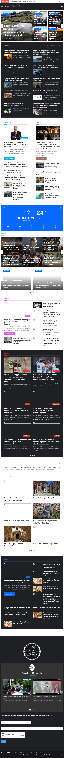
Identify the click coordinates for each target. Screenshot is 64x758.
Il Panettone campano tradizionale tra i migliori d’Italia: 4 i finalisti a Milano (16, 613)
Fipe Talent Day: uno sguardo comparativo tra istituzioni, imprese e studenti (21, 340)
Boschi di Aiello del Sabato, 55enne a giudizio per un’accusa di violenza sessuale (46, 441)
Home (31, 754)
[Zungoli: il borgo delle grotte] (46, 488)
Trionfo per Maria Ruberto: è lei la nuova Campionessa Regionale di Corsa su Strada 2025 (31, 245)
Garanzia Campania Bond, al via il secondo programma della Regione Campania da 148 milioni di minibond (15, 164)
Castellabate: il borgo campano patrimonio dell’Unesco (16, 499)
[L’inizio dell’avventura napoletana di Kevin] (32, 259)
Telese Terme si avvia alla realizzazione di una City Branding (52, 165)
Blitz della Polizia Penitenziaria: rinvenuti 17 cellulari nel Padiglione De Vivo (15, 33)
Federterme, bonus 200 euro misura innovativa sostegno (52, 188)
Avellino (5, 13)
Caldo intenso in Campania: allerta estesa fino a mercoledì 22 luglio (16, 52)
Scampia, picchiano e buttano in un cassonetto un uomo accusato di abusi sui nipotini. (17, 696)
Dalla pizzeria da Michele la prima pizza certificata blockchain (17, 582)
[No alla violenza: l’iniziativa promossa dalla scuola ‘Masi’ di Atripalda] (37, 305)
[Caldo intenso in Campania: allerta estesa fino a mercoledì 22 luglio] (8, 57)
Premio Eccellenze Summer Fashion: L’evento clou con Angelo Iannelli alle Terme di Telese (16, 284)
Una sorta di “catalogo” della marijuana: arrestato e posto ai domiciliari (16, 410)
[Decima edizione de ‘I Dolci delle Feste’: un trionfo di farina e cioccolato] (34, 564)
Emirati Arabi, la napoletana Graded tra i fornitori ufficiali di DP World (16, 144)
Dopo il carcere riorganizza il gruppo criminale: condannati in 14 (55, 18)
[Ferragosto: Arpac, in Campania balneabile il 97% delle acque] (40, 196)
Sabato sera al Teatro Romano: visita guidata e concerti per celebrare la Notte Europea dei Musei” (48, 145)
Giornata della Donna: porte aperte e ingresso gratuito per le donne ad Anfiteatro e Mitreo (46, 105)
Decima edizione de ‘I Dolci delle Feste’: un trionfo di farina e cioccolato (51, 566)
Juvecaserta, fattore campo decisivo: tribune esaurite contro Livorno (11, 246)
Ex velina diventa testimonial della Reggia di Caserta (51, 180)
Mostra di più (32, 550)
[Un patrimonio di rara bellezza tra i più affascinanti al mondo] (8, 85)
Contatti (60, 754)
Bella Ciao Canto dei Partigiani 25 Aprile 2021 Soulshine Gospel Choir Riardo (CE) (47, 696)
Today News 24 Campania (32, 673)
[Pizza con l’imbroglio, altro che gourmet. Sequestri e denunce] (37, 581)
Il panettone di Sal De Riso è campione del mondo (51, 587)
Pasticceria (37, 559)
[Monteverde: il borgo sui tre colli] (17, 511)
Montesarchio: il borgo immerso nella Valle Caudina (46, 522)
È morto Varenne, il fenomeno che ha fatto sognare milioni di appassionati (28, 1)
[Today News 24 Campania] (12, 6)
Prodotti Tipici (48, 559)
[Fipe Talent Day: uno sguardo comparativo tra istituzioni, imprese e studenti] (8, 340)
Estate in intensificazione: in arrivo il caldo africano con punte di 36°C (17, 66)
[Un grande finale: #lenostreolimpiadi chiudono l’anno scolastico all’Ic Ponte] (34, 329)
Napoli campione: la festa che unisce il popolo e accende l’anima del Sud (52, 261)
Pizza (42, 559)
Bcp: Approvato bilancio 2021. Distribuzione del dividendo (13, 171)
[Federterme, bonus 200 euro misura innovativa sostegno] (40, 188)
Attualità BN (6, 270)
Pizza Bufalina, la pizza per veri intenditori (21, 623)
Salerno (53, 298)
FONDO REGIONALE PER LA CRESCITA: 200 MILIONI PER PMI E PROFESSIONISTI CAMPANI (20, 196)
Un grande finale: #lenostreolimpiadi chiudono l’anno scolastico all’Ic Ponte (51, 331)
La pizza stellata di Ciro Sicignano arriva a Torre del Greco (46, 608)
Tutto (48, 45)
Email (3, 726)
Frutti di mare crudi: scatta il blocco (16, 91)
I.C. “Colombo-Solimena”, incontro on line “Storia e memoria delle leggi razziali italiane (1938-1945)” (51, 341)
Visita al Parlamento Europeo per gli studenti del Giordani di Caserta (17, 322)
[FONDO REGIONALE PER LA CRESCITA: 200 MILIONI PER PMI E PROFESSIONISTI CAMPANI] (8, 194)
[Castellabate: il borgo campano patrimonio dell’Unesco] (17, 488)
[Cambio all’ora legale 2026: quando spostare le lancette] (37, 97)
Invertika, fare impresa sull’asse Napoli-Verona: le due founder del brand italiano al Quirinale (14, 177)
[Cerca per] (62, 7)
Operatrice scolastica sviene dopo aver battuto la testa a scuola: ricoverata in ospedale (51, 322)
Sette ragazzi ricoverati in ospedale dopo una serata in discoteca (39, 18)
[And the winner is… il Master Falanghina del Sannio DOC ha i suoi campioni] (48, 279)
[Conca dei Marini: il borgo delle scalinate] (46, 534)
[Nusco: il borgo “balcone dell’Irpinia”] (17, 534)
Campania (53, 45)
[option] (32, 26)
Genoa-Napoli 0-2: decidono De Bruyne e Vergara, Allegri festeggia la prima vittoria (46, 377)
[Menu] (2, 7)
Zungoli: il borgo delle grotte (44, 498)
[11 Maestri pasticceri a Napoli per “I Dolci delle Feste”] (34, 571)
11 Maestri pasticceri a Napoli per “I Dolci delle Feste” (50, 573)
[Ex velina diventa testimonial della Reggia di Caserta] (40, 180)
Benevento (39, 298)
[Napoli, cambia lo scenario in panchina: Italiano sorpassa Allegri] (37, 72)
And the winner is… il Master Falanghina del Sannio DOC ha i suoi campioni (47, 285)
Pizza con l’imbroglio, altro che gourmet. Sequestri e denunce (51, 580)
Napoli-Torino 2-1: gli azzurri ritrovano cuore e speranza (14, 104)
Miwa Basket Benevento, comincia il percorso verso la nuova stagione (44, 410)
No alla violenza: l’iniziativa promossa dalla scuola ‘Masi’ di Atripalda (51, 305)
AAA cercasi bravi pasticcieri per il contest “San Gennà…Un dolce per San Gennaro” (51, 615)
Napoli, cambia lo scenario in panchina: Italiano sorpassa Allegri (46, 66)
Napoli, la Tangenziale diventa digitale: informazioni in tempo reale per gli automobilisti (46, 53)
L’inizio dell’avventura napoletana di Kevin (31, 262)
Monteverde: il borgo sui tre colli (16, 521)
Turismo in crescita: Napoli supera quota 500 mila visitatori (39, 34)
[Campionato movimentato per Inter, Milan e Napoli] (37, 85)
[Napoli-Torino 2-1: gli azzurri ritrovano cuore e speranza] (8, 110)
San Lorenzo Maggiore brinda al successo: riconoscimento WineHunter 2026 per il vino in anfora (16, 378)
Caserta (44, 298)
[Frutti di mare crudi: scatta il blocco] (8, 95)
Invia (3, 741)
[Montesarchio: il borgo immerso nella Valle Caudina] (46, 511)
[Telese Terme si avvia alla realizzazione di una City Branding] (40, 165)
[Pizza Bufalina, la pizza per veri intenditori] (8, 624)
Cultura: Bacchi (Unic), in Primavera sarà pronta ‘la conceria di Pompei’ (20, 185)
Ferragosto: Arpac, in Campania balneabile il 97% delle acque (52, 195)
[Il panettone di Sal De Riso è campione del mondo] (37, 589)
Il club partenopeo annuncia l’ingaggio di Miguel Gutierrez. (11, 262)
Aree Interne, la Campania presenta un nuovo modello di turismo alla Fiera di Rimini (48, 172)
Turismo (39, 122)
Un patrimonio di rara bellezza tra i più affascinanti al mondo (16, 79)
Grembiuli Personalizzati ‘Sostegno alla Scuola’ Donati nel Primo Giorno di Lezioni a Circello (51, 313)
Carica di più (32, 455)
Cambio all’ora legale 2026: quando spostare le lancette (46, 92)
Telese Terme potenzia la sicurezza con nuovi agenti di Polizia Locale (55, 34)
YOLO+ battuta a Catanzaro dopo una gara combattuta (52, 247)
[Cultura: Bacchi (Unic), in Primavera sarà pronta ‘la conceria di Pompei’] (8, 185)
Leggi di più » (9, 158)
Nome (3, 719)
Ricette (53, 559)
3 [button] (33, 292)
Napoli (49, 298)
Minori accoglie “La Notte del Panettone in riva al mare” (17, 608)
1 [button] (30, 292)
